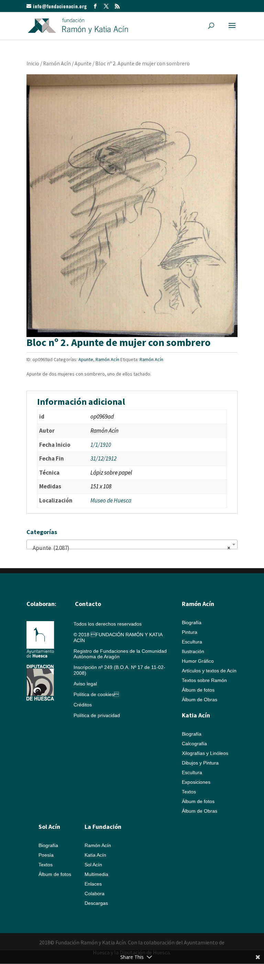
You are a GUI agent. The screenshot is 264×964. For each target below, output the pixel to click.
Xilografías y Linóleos (205, 753)
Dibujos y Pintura (200, 763)
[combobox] (132, 544)
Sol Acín (93, 864)
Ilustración (193, 651)
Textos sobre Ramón (204, 680)
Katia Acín (196, 715)
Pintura (189, 632)
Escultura (192, 642)
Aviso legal (85, 683)
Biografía (191, 622)
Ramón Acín (57, 63)
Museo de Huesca (110, 500)
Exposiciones (196, 782)
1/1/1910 (100, 444)
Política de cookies (96, 694)
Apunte (83, 63)
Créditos (83, 704)
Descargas (96, 903)
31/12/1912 (103, 458)
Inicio (32, 63)
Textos (189, 791)
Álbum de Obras (199, 699)
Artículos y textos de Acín (209, 670)
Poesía (46, 855)
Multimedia (96, 874)
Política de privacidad (97, 715)
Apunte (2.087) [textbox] (130, 548)
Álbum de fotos (198, 690)
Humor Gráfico (198, 661)
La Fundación (103, 827)
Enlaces (93, 884)
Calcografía (194, 743)
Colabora (94, 893)
